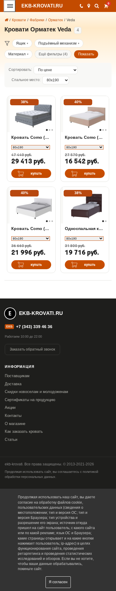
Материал (17, 54)
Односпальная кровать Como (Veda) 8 (85, 228)
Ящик (20, 43)
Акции (10, 407)
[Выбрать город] (88, 6)
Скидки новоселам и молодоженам (36, 391)
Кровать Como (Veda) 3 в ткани (31, 228)
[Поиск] (97, 5)
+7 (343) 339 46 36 (34, 326)
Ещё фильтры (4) (53, 54)
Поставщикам (17, 376)
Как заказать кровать (24, 431)
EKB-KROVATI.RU (42, 5)
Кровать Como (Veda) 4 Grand (31, 137)
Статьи (11, 439)
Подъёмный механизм (57, 43)
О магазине (15, 423)
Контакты (13, 415)
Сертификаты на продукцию (30, 399)
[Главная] (6, 20)
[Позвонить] (81, 6)
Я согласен (58, 582)
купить (36, 173)
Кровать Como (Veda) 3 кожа (85, 137)
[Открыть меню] (9, 6)
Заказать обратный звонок (32, 349)
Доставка (13, 384)
